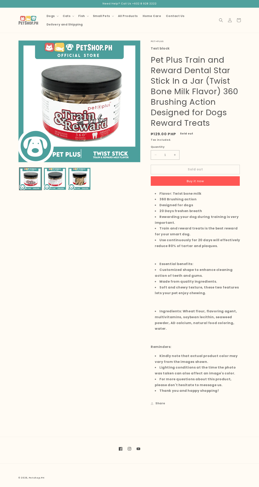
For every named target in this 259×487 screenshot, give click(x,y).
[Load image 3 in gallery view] (79, 179)
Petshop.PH (37, 477)
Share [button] (160, 403)
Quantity (158, 147)
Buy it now (195, 181)
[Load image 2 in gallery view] (55, 179)
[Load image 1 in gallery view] (30, 179)
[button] (52, 16)
